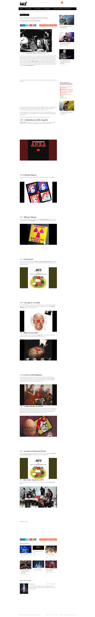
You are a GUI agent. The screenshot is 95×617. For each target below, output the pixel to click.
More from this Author (51, 583)
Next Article (52, 25)
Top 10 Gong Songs (50, 554)
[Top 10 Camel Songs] (38, 564)
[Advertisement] (38, 530)
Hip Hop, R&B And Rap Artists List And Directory (66, 92)
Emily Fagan (36, 554)
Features (62, 96)
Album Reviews (63, 97)
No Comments (35, 22)
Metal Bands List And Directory (67, 89)
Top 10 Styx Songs (24, 554)
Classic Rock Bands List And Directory (62, 8)
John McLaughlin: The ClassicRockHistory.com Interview (65, 62)
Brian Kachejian (24, 556)
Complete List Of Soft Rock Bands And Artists (66, 87)
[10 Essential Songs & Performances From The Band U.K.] (25, 565)
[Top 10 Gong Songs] (51, 549)
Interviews (47, 8)
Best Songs (28, 8)
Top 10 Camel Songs (38, 569)
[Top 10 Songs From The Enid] (38, 548)
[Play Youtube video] (38, 150)
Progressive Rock (24, 14)
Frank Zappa (32, 220)
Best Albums (38, 8)
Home (21, 8)
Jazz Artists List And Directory (67, 90)
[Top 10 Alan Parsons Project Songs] (51, 564)
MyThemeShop (37, 614)
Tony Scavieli (22, 22)
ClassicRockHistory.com (22, 614)
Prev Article (44, 25)
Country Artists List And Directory (65, 95)
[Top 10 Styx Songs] (25, 549)
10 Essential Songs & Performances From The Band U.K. (25, 571)
